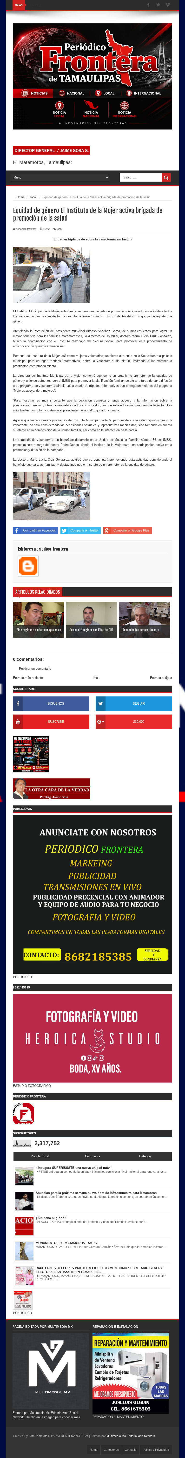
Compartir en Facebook (39, 530)
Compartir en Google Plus (131, 530)
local (59, 228)
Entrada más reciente (28, 678)
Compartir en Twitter (85, 530)
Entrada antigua (161, 678)
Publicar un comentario (35, 668)
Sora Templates (38, 1436)
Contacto (131, 1449)
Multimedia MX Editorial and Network (130, 1436)
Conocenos (111, 1449)
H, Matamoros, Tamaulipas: (42, 162)
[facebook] (148, 5)
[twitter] (158, 5)
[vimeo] (167, 5)
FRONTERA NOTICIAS (74, 1436)
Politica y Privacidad (156, 1449)
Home (94, 1449)
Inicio (96, 678)
